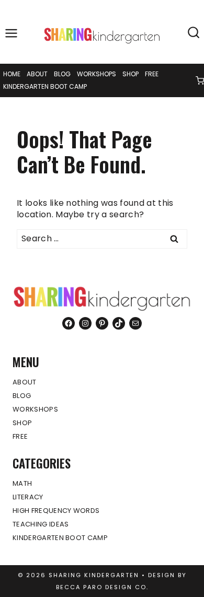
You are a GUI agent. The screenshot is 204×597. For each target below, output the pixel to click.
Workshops (96, 73)
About (37, 73)
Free (151, 73)
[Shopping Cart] (200, 80)
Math (22, 483)
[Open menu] (11, 33)
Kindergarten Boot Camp (45, 86)
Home (11, 73)
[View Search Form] (193, 32)
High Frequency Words (56, 511)
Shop (130, 73)
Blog (62, 73)
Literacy (28, 497)
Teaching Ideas (41, 524)
